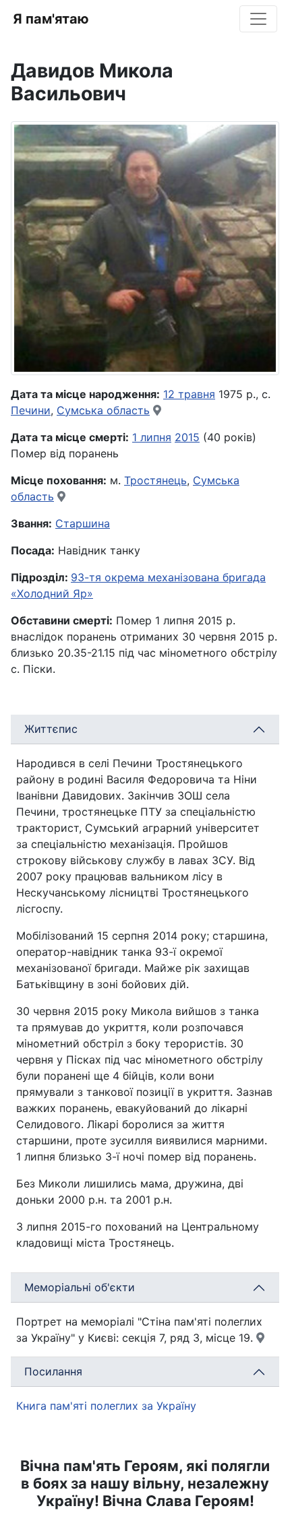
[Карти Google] (157, 410)
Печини (31, 410)
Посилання (53, 1371)
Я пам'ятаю (51, 19)
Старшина (82, 523)
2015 (187, 437)
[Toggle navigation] (258, 18)
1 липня (151, 437)
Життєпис (51, 729)
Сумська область (103, 410)
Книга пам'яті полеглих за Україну (106, 1405)
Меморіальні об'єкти (79, 1287)
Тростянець (155, 480)
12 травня (189, 394)
